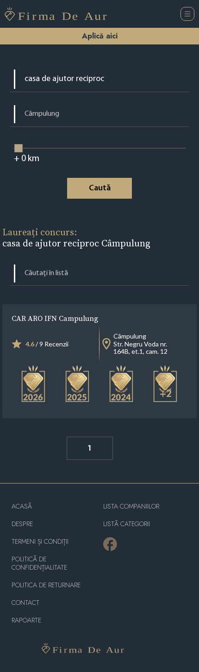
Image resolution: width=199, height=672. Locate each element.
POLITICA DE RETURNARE (46, 585)
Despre (22, 524)
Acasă (22, 506)
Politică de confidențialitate (39, 563)
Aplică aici (100, 36)
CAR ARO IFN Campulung (55, 318)
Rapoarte (26, 620)
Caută (100, 188)
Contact (25, 602)
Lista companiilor (131, 506)
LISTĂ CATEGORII (126, 524)
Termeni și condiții (40, 541)
